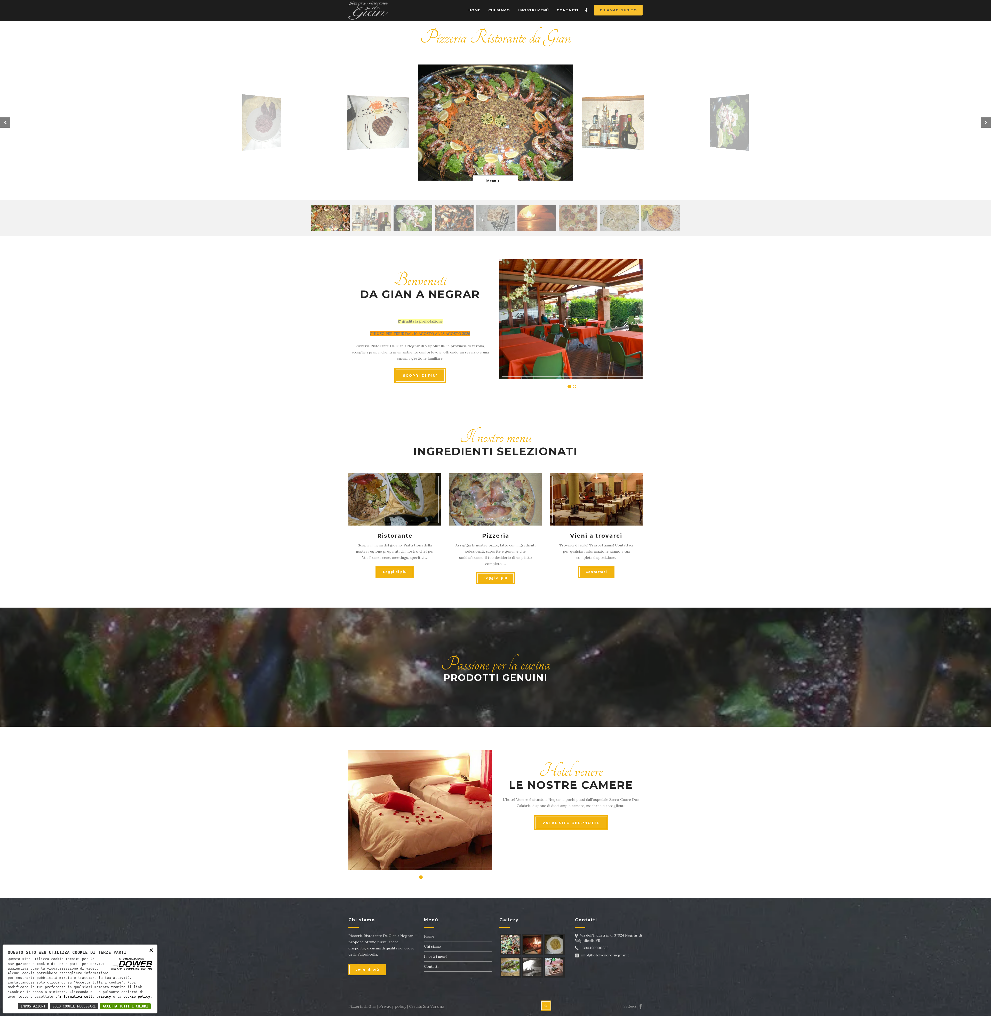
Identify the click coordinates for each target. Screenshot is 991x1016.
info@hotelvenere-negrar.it (605, 955)
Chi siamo (499, 10)
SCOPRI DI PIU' (420, 375)
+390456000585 (595, 948)
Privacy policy (392, 1006)
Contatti (567, 10)
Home (474, 10)
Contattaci (596, 572)
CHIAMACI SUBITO (618, 10)
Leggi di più (395, 572)
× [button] (151, 949)
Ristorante (395, 536)
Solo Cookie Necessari (74, 1006)
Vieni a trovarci (596, 536)
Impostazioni (33, 1006)
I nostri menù (435, 956)
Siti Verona (433, 1006)
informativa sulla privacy (85, 996)
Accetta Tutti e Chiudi (125, 1006)
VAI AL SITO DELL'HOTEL (571, 823)
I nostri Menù (533, 10)
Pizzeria (495, 536)
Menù (491, 181)
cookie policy (136, 996)
